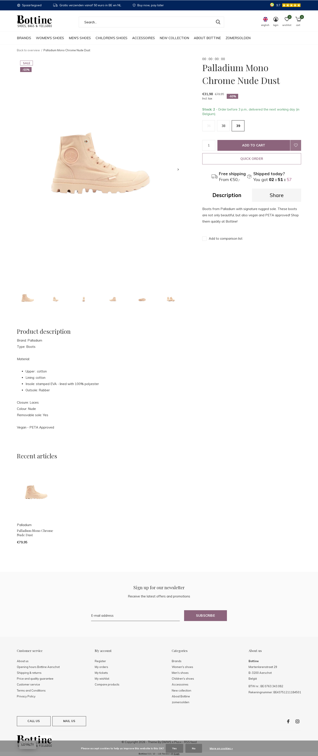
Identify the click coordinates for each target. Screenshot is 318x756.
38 (223, 126)
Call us (33, 721)
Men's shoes (80, 38)
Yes (174, 748)
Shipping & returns (29, 672)
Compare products (107, 684)
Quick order (251, 159)
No (194, 748)
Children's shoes (111, 38)
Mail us (69, 721)
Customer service (28, 684)
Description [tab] (226, 195)
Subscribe (205, 615)
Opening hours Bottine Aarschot (38, 667)
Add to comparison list (226, 238)
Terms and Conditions (31, 690)
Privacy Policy (26, 696)
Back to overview (28, 50)
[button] (27, 298)
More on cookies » (221, 748)
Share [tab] (277, 195)
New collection (174, 38)
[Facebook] (288, 721)
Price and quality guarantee (35, 678)
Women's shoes (50, 38)
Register (100, 661)
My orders (101, 667)
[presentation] (178, 169)
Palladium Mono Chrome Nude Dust (35, 532)
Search (218, 22)
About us (23, 661)
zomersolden (238, 38)
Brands (24, 38)
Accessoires (143, 38)
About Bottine (207, 38)
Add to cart (253, 145)
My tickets (101, 672)
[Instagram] (297, 721)
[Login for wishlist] (295, 145)
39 (238, 126)
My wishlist (102, 678)
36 (209, 126)
